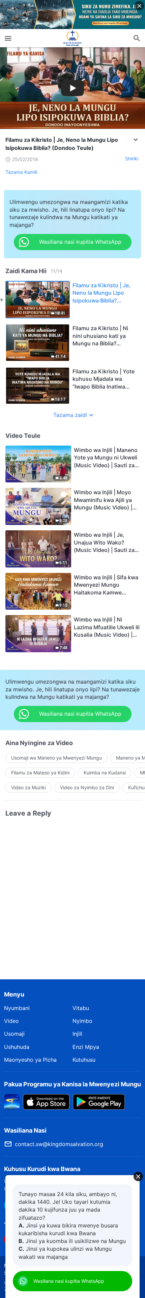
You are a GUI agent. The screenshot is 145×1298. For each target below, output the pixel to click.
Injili (77, 1033)
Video (11, 1020)
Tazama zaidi (70, 415)
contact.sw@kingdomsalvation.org (59, 1144)
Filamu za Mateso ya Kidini (40, 772)
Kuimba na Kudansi (105, 772)
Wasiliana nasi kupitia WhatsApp (68, 1281)
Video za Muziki (28, 787)
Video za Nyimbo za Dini (87, 787)
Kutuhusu (83, 1059)
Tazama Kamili (21, 172)
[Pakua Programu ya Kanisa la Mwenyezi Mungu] (12, 1101)
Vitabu (80, 1008)
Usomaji (14, 1033)
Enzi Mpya (85, 1046)
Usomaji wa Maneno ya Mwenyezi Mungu (56, 758)
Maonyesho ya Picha (30, 1059)
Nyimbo (82, 1020)
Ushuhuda (16, 1046)
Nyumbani (17, 1008)
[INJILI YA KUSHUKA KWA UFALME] (72, 38)
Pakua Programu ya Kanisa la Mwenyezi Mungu (72, 1084)
